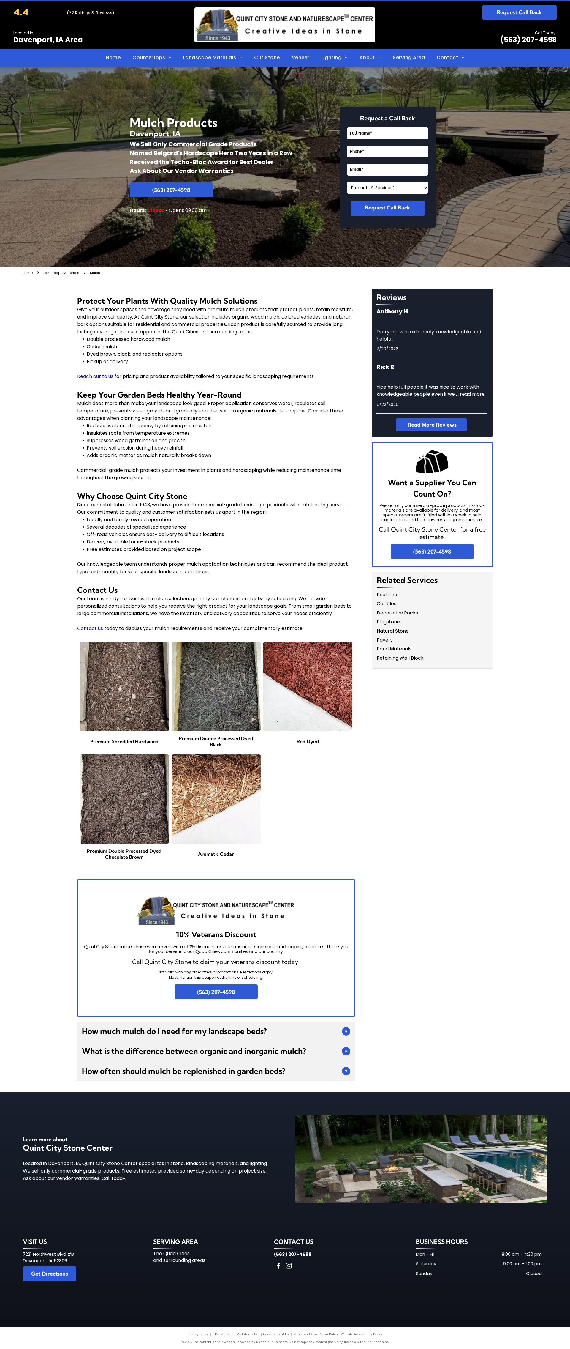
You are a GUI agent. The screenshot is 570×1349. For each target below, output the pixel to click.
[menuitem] (113, 58)
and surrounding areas (179, 1260)
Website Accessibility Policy (361, 1334)
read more (472, 394)
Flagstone (388, 621)
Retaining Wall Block (400, 658)
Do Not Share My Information (237, 1334)
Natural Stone (393, 631)
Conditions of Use (277, 1334)
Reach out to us (95, 376)
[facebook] (278, 1266)
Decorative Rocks (397, 612)
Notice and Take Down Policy (315, 1334)
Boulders (387, 594)
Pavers (385, 639)
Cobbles (386, 603)
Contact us (90, 628)
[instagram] (288, 1266)
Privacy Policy (198, 1334)
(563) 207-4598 (528, 40)
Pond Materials (394, 648)
